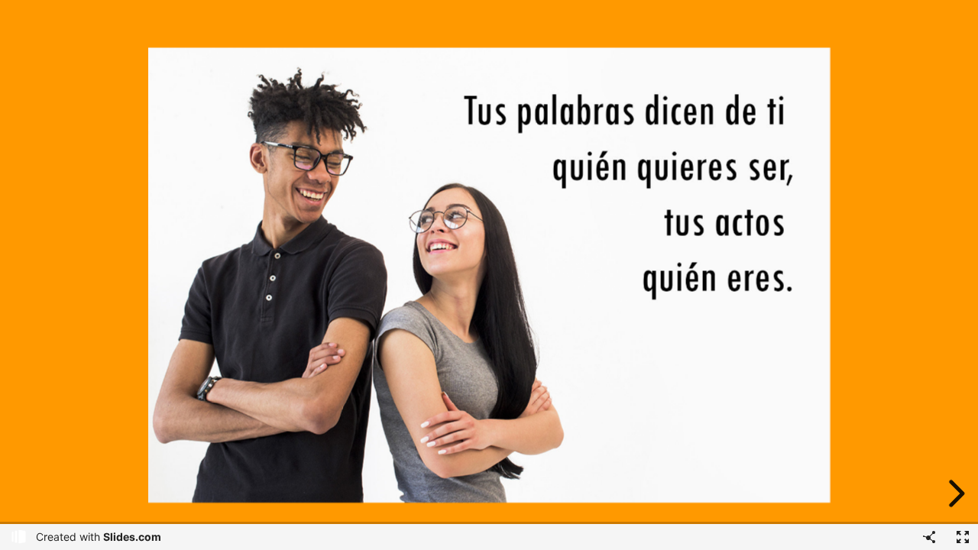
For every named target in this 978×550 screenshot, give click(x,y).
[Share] (929, 537)
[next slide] (954, 493)
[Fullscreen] (962, 537)
